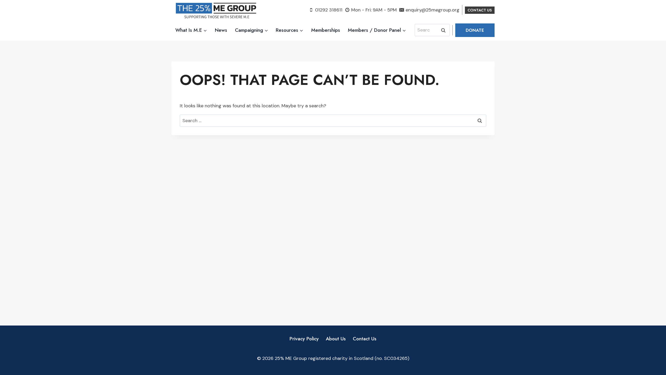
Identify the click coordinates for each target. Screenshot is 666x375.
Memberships (325, 30)
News (221, 30)
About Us (336, 338)
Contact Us (364, 338)
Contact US (480, 10)
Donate (475, 30)
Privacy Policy (304, 338)
